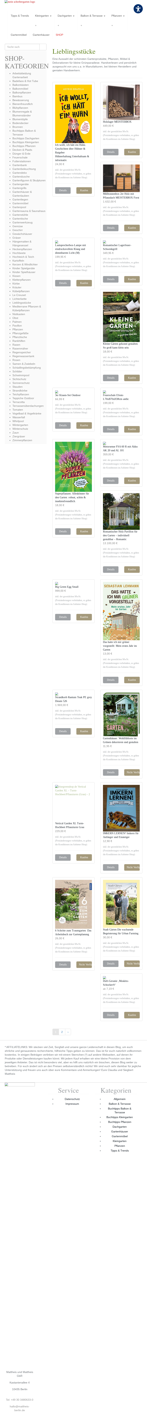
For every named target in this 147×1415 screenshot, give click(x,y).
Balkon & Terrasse (92, 15)
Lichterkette (19, 298)
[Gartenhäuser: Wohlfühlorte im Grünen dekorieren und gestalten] (121, 714)
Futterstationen (21, 161)
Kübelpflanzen (21, 291)
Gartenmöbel (19, 34)
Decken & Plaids (22, 149)
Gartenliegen (20, 199)
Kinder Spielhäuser (23, 272)
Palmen (17, 321)
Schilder (17, 371)
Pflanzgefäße (20, 333)
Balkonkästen (20, 84)
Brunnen (17, 126)
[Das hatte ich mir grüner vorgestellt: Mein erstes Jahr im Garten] (121, 611)
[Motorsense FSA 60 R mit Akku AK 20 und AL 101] (121, 443)
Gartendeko (19, 172)
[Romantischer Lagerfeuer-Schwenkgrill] (121, 241)
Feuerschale (20, 157)
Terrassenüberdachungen (28, 405)
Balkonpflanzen (21, 92)
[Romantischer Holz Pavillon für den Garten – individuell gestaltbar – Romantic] (121, 511)
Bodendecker (20, 123)
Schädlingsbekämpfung (26, 367)
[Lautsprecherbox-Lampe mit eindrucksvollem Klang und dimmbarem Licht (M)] (73, 241)
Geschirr (17, 230)
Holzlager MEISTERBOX (117, 121)
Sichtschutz (19, 379)
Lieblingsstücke (21, 302)
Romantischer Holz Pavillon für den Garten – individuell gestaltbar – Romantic (120, 535)
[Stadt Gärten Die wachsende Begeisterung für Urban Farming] (121, 904)
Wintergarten (20, 424)
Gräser (16, 237)
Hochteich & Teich (23, 256)
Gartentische (20, 218)
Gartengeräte (20, 184)
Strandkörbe (19, 390)
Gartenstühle (20, 214)
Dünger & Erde (21, 153)
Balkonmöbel (20, 88)
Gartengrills (19, 188)
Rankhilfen (18, 340)
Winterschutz (20, 428)
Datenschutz (72, 1099)
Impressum (72, 1103)
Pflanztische (19, 337)
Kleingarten (42, 15)
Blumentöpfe (20, 119)
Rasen (16, 344)
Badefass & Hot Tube (25, 81)
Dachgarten (65, 15)
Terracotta (18, 402)
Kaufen (84, 190)
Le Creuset (19, 295)
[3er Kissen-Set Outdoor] (73, 391)
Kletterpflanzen (21, 279)
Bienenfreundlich (22, 103)
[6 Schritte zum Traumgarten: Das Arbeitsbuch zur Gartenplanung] (73, 904)
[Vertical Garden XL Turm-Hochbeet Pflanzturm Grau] (73, 803)
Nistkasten (18, 314)
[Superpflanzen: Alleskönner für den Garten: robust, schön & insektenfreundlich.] (73, 467)
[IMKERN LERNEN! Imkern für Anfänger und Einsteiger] (121, 808)
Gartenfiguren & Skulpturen (29, 180)
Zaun (15, 432)
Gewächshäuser (22, 233)
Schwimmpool (20, 375)
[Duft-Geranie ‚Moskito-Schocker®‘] (121, 977)
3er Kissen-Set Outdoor (68, 395)
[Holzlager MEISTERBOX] (121, 102)
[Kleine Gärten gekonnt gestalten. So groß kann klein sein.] (121, 317)
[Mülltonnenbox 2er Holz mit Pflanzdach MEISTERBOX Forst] (121, 178)
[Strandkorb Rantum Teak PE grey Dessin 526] (73, 693)
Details (63, 190)
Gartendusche (21, 176)
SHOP (59, 34)
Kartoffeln (18, 260)
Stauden (17, 386)
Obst (15, 317)
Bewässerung (20, 100)
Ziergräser (18, 436)
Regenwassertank (23, 356)
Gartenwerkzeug (22, 222)
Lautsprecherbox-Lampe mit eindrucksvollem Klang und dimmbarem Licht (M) (70, 249)
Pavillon (17, 325)
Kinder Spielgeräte (23, 268)
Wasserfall (18, 417)
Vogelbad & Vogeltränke (26, 413)
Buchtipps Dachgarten (25, 138)
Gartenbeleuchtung (24, 168)
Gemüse (17, 226)
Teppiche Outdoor (23, 398)
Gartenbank (19, 165)
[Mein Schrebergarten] (26, 5)
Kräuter (16, 287)
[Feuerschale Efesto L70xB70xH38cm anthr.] (121, 391)
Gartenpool (19, 207)
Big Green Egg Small (66, 586)
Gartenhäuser (41, 34)
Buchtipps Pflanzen (24, 145)
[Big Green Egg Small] (73, 583)
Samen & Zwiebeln (23, 363)
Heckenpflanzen (22, 249)
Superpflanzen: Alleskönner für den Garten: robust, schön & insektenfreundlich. (72, 497)
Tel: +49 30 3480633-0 (19, 1399)
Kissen (16, 275)
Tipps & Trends (20, 15)
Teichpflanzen (20, 394)
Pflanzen (117, 15)
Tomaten (17, 409)
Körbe (16, 283)
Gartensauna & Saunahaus (28, 210)
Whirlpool (18, 421)
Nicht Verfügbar (133, 772)
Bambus (17, 96)
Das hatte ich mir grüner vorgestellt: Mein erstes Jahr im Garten (120, 646)
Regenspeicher (21, 352)
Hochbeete (19, 252)
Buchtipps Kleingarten (25, 142)
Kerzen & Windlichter (25, 264)
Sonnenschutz (21, 382)
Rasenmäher (20, 348)
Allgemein (120, 1099)
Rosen (16, 359)
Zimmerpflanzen (22, 440)
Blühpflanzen (20, 107)
